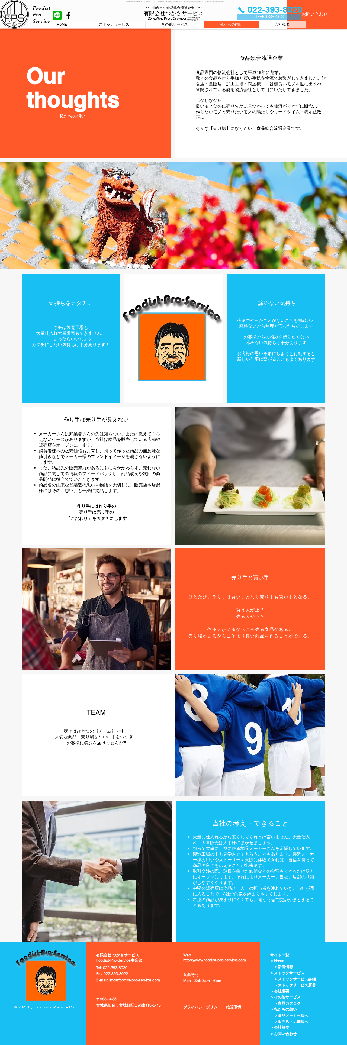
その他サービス (287, 997)
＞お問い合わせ (283, 1033)
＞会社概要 (279, 1027)
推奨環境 (233, 1007)
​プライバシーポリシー (202, 1007)
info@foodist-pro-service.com (134, 980)
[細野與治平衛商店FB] (68, 15)
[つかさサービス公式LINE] (57, 15)
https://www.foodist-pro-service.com (214, 959)
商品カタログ (289, 1003)
